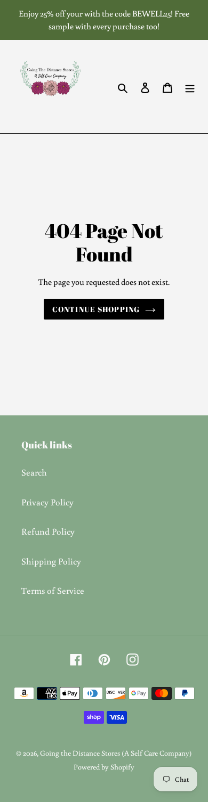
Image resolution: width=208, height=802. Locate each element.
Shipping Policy (51, 561)
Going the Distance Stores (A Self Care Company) (116, 753)
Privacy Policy (47, 502)
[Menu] (190, 87)
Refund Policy (48, 531)
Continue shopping (96, 309)
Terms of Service (52, 590)
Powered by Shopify (104, 767)
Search (34, 472)
